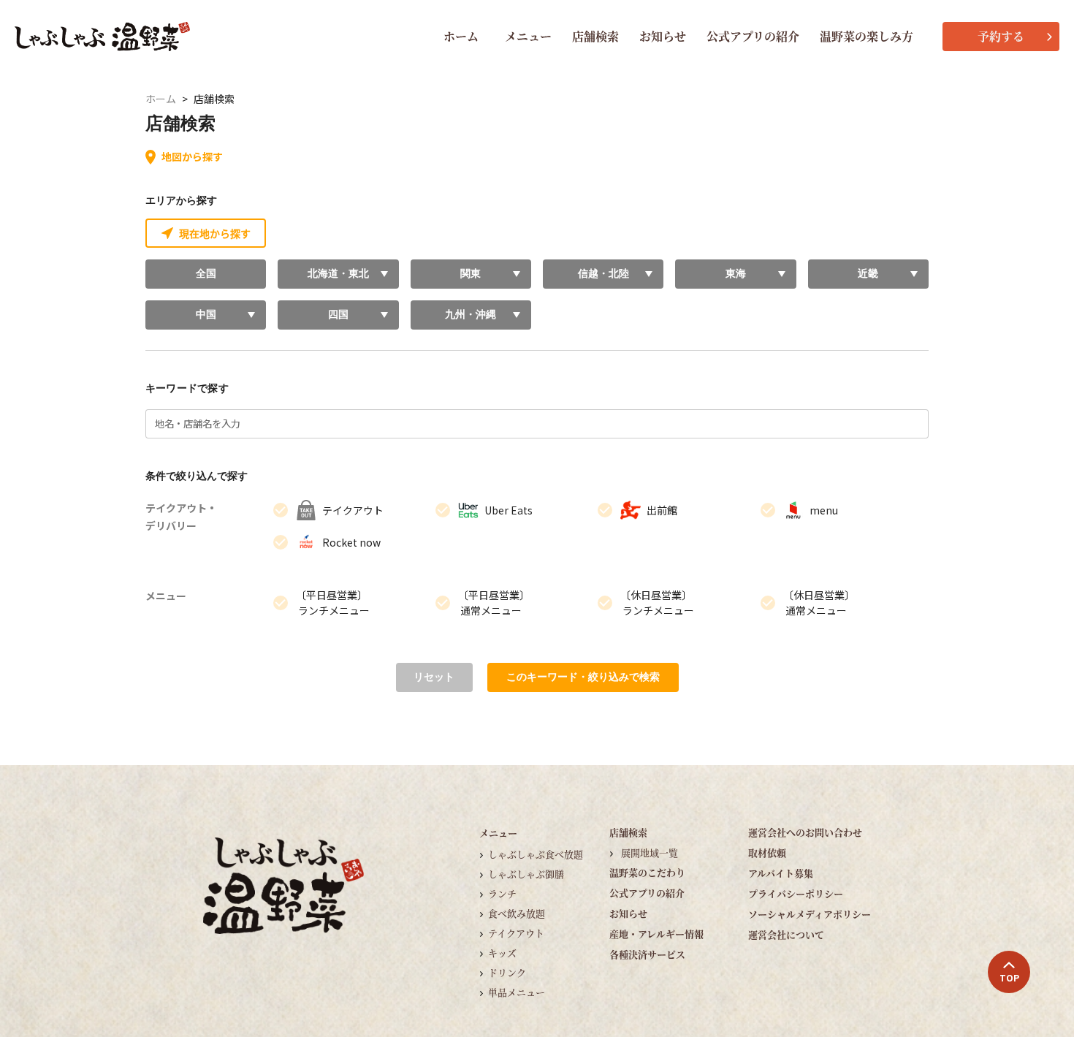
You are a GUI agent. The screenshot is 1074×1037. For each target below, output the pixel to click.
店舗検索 (595, 36)
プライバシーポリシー (795, 893)
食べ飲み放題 (516, 913)
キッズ (502, 953)
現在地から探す (215, 233)
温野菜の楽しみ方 (866, 36)
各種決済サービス (647, 954)
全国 (206, 273)
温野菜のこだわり (647, 872)
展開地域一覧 (649, 852)
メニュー (528, 36)
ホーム (461, 36)
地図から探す (192, 157)
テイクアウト (516, 933)
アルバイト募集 (780, 873)
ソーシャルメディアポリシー (809, 914)
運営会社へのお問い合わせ (805, 832)
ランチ (502, 893)
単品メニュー (516, 992)
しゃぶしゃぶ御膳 (526, 874)
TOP (1009, 978)
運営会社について (786, 934)
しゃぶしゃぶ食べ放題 (535, 854)
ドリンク (507, 972)
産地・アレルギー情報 (656, 934)
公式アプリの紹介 (753, 36)
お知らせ (662, 36)
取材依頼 (767, 852)
